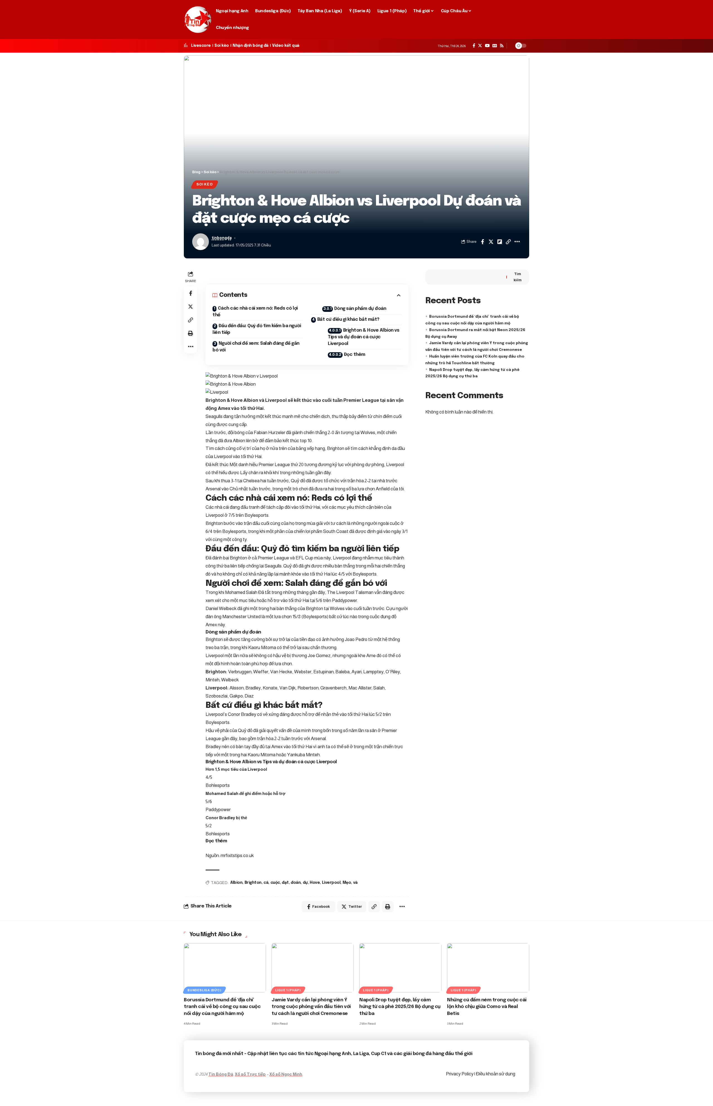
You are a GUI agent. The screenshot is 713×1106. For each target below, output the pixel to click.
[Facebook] (474, 45)
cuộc (275, 883)
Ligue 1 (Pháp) (288, 990)
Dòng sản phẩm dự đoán (360, 308)
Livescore (201, 46)
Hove (315, 883)
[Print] (190, 333)
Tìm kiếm (518, 277)
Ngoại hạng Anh (332, 1053)
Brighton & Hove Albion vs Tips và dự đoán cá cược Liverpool (363, 337)
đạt (285, 883)
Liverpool (331, 883)
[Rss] (501, 45)
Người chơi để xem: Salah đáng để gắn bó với (256, 347)
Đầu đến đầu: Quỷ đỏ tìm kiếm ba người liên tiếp (257, 329)
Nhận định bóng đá (250, 46)
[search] (523, 19)
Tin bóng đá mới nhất (219, 1053)
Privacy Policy (460, 1073)
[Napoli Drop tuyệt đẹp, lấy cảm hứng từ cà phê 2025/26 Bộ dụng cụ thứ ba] (400, 967)
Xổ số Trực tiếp (250, 1074)
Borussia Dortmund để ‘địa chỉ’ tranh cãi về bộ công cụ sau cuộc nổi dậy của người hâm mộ (222, 1007)
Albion (236, 883)
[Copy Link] (508, 241)
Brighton (253, 883)
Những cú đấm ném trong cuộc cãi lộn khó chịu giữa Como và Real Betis (487, 1007)
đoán (296, 883)
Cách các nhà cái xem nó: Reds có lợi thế (255, 311)
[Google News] (494, 45)
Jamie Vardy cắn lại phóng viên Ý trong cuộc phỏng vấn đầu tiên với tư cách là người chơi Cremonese (311, 1007)
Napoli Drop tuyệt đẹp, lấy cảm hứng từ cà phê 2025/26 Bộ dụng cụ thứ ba (400, 1007)
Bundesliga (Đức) (204, 990)
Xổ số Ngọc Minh (285, 1074)
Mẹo (347, 883)
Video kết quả (285, 46)
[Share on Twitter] (491, 241)
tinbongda (222, 238)
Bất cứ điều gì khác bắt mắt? (348, 319)
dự (305, 883)
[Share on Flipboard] (500, 241)
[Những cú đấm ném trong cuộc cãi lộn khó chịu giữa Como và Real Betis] (488, 967)
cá (265, 883)
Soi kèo (221, 46)
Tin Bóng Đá (220, 1074)
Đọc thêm (354, 354)
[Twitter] (480, 45)
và (355, 883)
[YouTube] (487, 45)
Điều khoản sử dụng (495, 1073)
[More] (517, 241)
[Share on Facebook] (482, 241)
